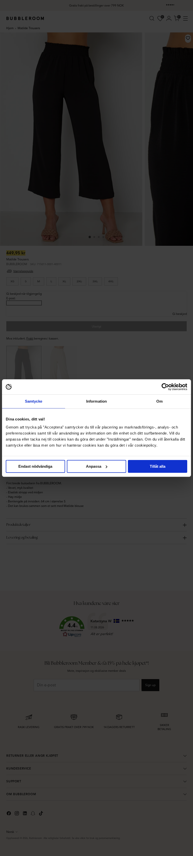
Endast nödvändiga (35, 466)
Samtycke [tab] (33, 401)
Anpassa (93, 466)
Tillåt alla (157, 466)
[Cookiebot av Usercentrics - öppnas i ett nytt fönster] (165, 387)
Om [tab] (159, 401)
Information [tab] (96, 401)
